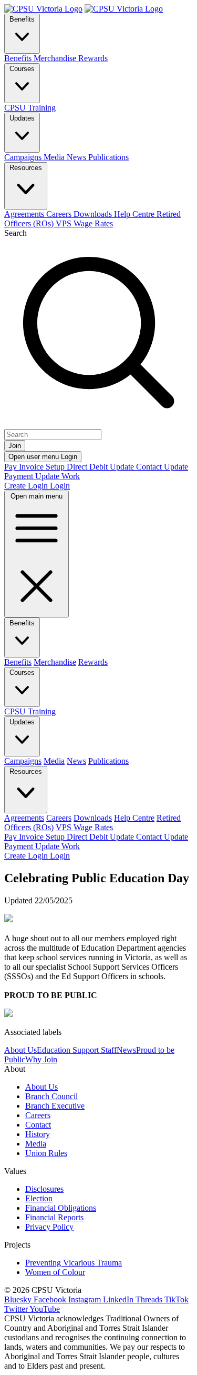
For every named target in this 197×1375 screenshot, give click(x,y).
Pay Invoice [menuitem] (25, 466)
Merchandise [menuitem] (56, 58)
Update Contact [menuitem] (137, 466)
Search (15, 232)
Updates (22, 118)
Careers (37, 1115)
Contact (38, 1124)
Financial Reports (54, 1217)
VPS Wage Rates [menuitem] (84, 223)
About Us (20, 1049)
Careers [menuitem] (60, 214)
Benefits (22, 19)
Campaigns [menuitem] (24, 157)
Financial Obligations (60, 1207)
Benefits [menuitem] (19, 58)
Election (39, 1198)
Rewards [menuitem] (93, 58)
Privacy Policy (49, 1226)
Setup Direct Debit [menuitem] (78, 466)
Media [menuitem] (55, 157)
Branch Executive (55, 1105)
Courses (22, 69)
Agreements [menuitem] (25, 214)
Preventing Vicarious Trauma (73, 1262)
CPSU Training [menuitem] (30, 107)
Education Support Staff (77, 1049)
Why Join (41, 1059)
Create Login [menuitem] (27, 485)
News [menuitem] (77, 157)
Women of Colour (55, 1272)
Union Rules (46, 1153)
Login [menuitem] (60, 485)
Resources (25, 168)
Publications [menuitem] (108, 157)
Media (35, 1143)
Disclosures (44, 1188)
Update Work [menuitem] (57, 476)
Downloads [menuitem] (94, 214)
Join (14, 446)
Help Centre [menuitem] (135, 214)
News (126, 1049)
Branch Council (51, 1096)
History (37, 1134)
